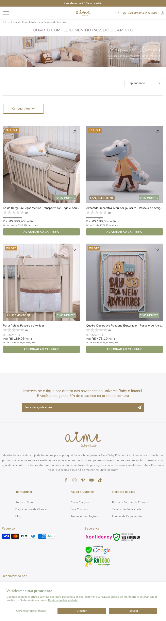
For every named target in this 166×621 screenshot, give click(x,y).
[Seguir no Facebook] (66, 479)
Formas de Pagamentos (127, 516)
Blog (18, 516)
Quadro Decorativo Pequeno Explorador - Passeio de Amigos (125, 326)
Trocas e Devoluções (84, 516)
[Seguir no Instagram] (74, 479)
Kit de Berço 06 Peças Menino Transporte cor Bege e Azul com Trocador (49, 208)
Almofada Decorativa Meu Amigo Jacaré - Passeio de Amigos (124, 208)
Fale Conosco (79, 509)
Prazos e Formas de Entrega (130, 502)
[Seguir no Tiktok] (100, 479)
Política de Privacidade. (63, 600)
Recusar (133, 611)
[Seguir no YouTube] (91, 479)
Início (6, 22)
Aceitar (82, 611)
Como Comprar (80, 502)
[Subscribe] (139, 407)
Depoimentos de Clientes (31, 509)
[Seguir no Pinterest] (83, 479)
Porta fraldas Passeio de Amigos (24, 326)
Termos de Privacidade (126, 509)
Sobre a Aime (24, 502)
